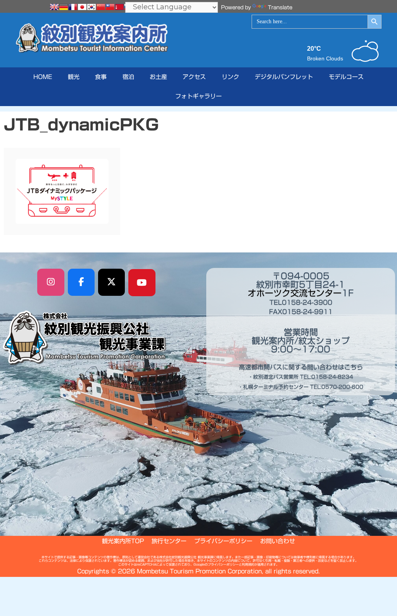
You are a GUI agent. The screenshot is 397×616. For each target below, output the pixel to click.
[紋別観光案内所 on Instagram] (50, 282)
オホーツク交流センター (295, 293)
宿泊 (128, 77)
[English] (54, 7)
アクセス (194, 77)
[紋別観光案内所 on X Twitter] (111, 282)
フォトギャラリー (198, 96)
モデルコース (346, 77)
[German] (63, 7)
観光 (73, 77)
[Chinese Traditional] (110, 7)
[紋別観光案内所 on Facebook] (81, 282)
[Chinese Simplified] (101, 7)
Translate (280, 7)
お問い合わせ (277, 541)
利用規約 (248, 564)
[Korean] (91, 7)
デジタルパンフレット (284, 77)
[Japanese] (82, 7)
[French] (73, 7)
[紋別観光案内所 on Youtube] (141, 282)
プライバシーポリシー (223, 541)
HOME (42, 77)
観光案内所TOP (123, 541)
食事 (101, 77)
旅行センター (169, 541)
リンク (230, 77)
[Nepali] (119, 7)
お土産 (158, 77)
